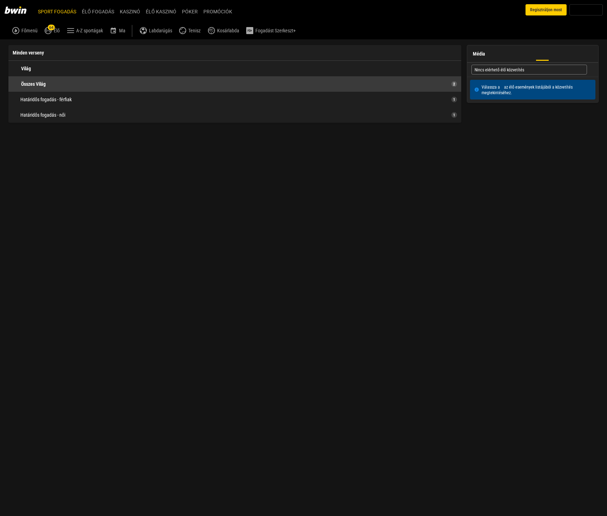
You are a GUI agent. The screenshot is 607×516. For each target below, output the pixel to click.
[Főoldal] (19, 10)
